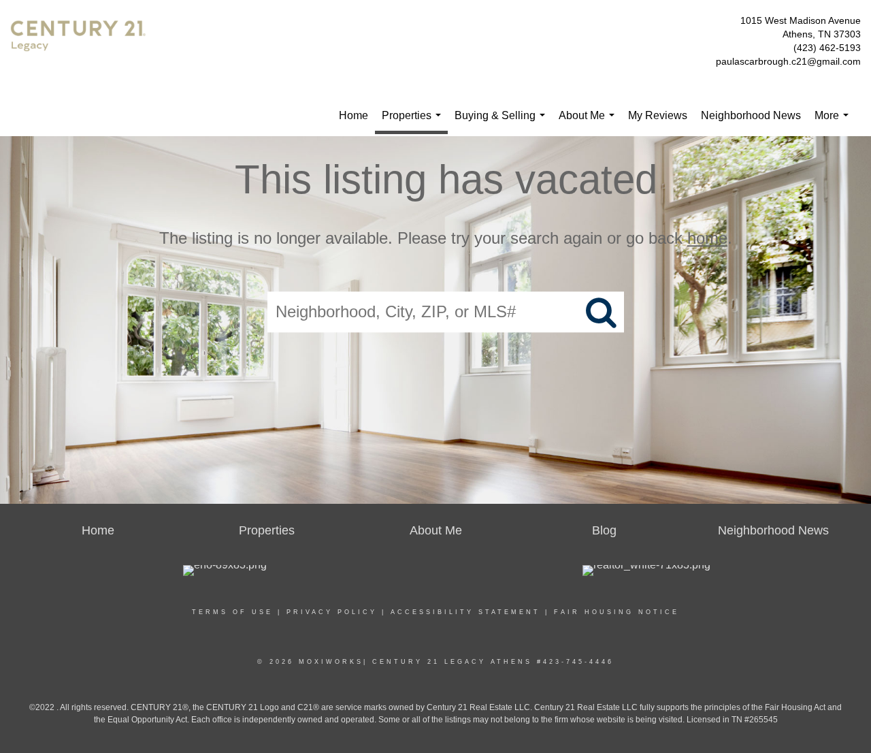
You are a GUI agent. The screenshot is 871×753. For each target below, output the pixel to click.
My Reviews (657, 115)
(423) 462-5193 (827, 47)
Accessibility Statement (465, 612)
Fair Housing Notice (616, 612)
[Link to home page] (81, 45)
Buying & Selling (502, 123)
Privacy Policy (331, 612)
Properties (414, 122)
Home (353, 115)
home (707, 238)
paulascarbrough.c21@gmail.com (788, 61)
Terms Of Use (232, 612)
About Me (589, 123)
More (834, 123)
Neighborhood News (751, 115)
